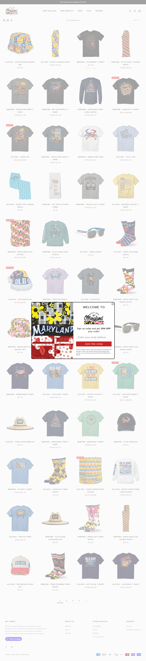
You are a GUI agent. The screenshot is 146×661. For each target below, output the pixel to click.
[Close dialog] (113, 304)
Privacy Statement (102, 351)
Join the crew (94, 343)
